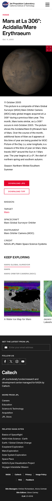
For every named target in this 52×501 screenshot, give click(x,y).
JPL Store (6, 416)
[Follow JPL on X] (11, 361)
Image (6, 14)
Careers (5, 400)
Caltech (18, 474)
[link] (26, 70)
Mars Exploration (10, 450)
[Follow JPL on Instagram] (17, 361)
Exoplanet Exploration (12, 446)
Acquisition (7, 412)
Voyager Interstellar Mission (15, 467)
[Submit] (5, 347)
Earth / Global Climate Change (16, 442)
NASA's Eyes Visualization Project (18, 463)
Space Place (8, 458)
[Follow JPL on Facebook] (5, 361)
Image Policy (41, 474)
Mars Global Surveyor (17, 264)
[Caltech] (9, 372)
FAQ (20, 479)
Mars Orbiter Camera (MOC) (20, 273)
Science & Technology (13, 408)
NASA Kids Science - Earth (15, 438)
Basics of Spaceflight (12, 434)
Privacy (28, 474)
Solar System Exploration (14, 454)
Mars (6, 212)
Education (7, 404)
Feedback (30, 479)
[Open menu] (47, 5)
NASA (8, 474)
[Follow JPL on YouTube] (23, 361)
